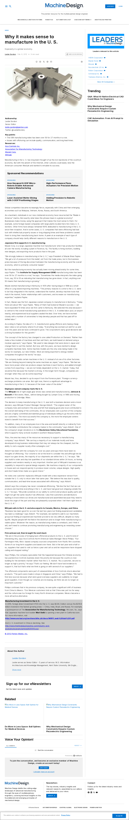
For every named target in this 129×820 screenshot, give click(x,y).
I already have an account (43, 772)
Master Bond (93, 61)
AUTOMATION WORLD (50, 807)
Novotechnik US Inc (96, 67)
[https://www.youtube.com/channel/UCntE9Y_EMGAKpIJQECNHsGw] (97, 792)
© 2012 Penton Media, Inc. (16, 634)
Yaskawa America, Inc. (97, 77)
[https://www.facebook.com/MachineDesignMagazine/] (89, 792)
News (7, 30)
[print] (82, 62)
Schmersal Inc (93, 74)
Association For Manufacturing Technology (23, 149)
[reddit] (47, 62)
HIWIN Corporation (95, 58)
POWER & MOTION (96, 807)
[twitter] (44, 62)
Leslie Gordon (10, 54)
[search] (10, 6)
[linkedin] (40, 62)
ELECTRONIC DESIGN (80, 807)
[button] (6, 6)
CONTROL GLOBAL (65, 807)
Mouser (91, 64)
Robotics (49, 19)
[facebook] (37, 62)
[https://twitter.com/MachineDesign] (94, 792)
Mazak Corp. (10, 152)
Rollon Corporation (95, 71)
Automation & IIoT (63, 19)
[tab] (11, 745)
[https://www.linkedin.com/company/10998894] (91, 792)
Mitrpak (8, 155)
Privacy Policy (65, 815)
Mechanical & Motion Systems (30, 19)
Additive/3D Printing (103, 19)
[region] (44, 751)
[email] (51, 62)
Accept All (119, 816)
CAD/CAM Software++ (83, 19)
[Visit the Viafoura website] (77, 755)
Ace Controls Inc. (12, 146)
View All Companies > (106, 82)
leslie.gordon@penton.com (16, 127)
